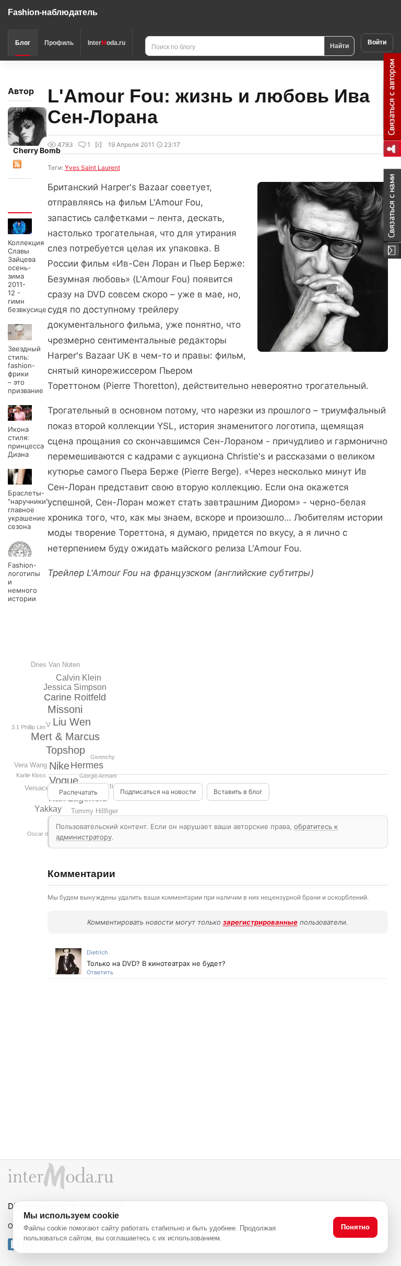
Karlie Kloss (31, 775)
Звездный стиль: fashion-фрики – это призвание (25, 369)
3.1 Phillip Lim (28, 727)
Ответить (100, 972)
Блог (22, 43)
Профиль (59, 43)
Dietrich (97, 952)
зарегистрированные (260, 922)
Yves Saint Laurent (92, 167)
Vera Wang (30, 765)
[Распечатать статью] (78, 792)
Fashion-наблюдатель (52, 12)
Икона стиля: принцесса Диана (26, 441)
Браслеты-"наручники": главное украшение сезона (29, 510)
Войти (377, 42)
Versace (37, 788)
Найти (339, 45)
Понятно (355, 1227)
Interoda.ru (106, 43)
